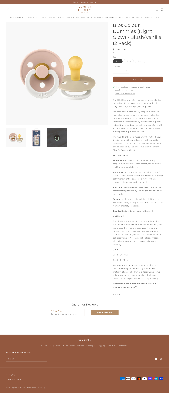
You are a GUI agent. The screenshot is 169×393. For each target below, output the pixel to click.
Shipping (101, 346)
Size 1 (117, 61)
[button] (8, 9)
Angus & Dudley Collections (21, 388)
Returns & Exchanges (86, 346)
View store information (125, 94)
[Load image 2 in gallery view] (36, 137)
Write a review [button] (104, 312)
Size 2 (130, 61)
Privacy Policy (69, 346)
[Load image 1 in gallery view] (16, 137)
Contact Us (123, 346)
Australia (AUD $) (14, 379)
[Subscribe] (44, 359)
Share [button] (117, 294)
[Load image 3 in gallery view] (57, 137)
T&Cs (58, 346)
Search (44, 346)
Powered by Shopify (38, 388)
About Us (112, 346)
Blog (52, 346)
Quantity (116, 66)
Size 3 (141, 61)
